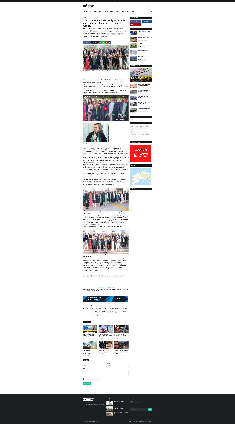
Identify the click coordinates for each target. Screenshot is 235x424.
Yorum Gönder (87, 383)
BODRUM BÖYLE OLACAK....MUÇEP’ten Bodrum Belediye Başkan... (144, 58)
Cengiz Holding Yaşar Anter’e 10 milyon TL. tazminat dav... (144, 85)
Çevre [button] (106, 11)
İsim (83, 363)
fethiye (137, 131)
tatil (139, 129)
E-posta (108, 363)
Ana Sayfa (84, 14)
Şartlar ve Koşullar (132, 421)
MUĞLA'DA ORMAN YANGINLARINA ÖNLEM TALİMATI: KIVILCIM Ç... (88, 352)
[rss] (140, 402)
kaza (146, 129)
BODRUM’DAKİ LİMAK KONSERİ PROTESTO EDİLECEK (104, 352)
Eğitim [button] (85, 11)
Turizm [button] (112, 11)
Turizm (136, 126)
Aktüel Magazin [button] (93, 11)
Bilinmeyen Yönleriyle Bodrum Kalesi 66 (121, 413)
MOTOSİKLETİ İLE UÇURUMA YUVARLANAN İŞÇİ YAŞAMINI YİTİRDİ (121, 352)
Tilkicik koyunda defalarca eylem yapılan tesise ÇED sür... (144, 91)
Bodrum (139, 136)
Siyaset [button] (118, 11)
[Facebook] (131, 402)
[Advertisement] (105, 74)
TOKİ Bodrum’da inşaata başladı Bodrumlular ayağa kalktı (120, 407)
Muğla (132, 129)
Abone (150, 409)
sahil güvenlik (133, 134)
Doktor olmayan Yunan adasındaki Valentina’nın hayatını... (145, 103)
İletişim (92, 1)
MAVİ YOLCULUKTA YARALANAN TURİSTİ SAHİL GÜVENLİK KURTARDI (105, 336)
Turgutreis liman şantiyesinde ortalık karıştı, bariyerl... (144, 109)
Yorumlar (86, 360)
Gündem (88, 14)
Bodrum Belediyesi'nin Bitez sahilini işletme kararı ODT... (143, 51)
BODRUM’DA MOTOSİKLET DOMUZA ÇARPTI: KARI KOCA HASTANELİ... (120, 336)
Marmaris (132, 131)
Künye (84, 1)
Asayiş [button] (100, 11)
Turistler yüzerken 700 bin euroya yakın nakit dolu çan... (145, 32)
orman (143, 129)
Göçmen (146, 126)
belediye (147, 134)
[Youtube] (137, 402)
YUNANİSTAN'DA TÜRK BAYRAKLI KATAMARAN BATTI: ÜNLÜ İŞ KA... (88, 336)
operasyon (142, 131)
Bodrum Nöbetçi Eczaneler (125, 1)
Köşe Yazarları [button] (126, 11)
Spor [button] (133, 11)
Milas (136, 129)
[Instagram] (134, 402)
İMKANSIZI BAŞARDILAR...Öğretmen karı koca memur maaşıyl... (145, 45)
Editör (86, 38)
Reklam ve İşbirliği (104, 1)
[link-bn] (105, 299)
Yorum (84, 368)
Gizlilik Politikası (97, 1)
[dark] (151, 1)
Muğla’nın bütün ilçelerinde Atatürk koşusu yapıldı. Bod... (144, 97)
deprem (139, 134)
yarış (147, 131)
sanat (143, 134)
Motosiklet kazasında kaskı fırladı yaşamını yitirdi (117, 289)
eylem (132, 136)
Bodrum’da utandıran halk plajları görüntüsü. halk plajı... (145, 38)
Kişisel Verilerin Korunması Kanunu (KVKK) (143, 421)
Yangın (132, 126)
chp (135, 136)
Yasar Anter (139, 92)
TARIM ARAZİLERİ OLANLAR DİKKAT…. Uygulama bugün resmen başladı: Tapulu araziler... (94, 290)
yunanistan (141, 126)
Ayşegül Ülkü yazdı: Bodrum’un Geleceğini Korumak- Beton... (120, 402)
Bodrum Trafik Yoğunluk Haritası (114, 1)
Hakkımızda (88, 1)
